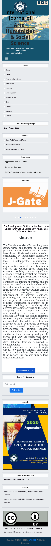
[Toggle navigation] (7, 58)
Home (8, 70)
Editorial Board (11, 97)
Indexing (9, 88)
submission (10, 84)
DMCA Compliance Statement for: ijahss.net (23, 172)
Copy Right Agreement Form (16, 140)
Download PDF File (25, 370)
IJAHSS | (32, 540)
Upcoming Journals (13, 167)
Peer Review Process (13, 145)
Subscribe (16, 390)
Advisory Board (11, 93)
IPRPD (8, 74)
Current (8, 107)
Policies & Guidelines (13, 79)
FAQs (7, 102)
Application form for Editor (15, 149)
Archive (8, 116)
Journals (9, 111)
